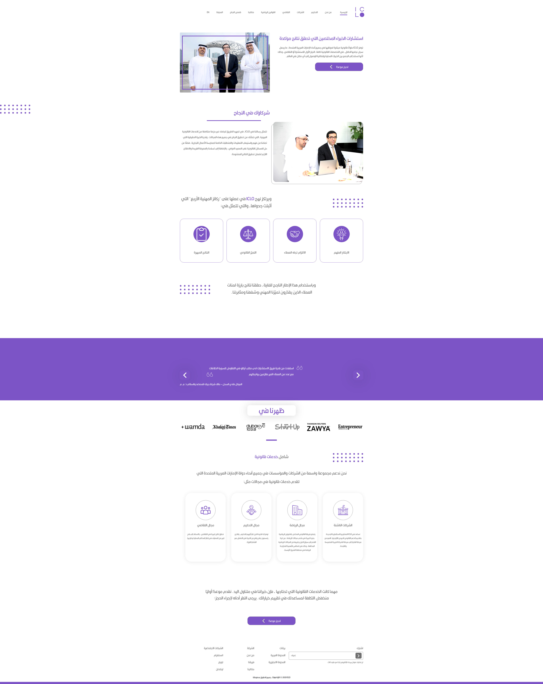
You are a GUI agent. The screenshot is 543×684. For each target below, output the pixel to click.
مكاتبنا (251, 12)
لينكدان (219, 669)
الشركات (300, 12)
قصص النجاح (235, 12)
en (208, 12)
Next (177, 540)
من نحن (328, 12)
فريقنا (251, 662)
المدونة (219, 12)
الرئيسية (343, 12)
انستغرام (218, 655)
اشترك (360, 648)
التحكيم (314, 12)
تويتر (220, 662)
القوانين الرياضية (268, 12)
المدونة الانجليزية (277, 662)
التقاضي (286, 12)
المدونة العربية (278, 655)
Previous (365, 540)
